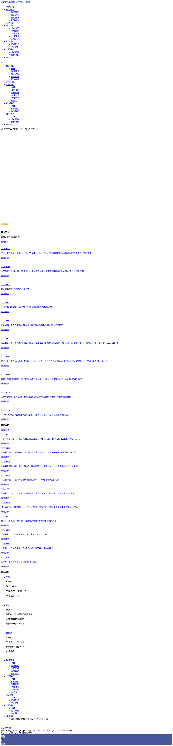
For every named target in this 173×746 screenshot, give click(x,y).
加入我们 (10, 41)
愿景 (8, 577)
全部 (13, 69)
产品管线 (10, 23)
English (9, 57)
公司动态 (10, 49)
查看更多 (5, 242)
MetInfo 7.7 (16, 733)
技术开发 (10, 9)
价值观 (9, 633)
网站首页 (10, 7)
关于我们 (10, 25)
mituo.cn (36, 733)
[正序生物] (86, 2)
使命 (8, 605)
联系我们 (4, 224)
